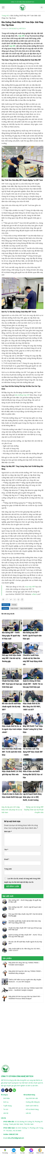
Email (6, 859)
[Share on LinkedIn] (22, 599)
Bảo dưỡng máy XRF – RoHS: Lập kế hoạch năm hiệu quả (24, 908)
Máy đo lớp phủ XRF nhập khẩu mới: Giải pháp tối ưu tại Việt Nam (12, 809)
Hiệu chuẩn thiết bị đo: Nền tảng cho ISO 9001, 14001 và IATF (24, 949)
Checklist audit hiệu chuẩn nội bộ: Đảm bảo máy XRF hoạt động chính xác (24, 922)
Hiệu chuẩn (14, 608)
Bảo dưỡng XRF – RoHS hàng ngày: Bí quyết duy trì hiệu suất (24, 901)
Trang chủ (5, 15)
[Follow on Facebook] (3, 1090)
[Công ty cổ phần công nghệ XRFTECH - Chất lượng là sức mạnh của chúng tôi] (22, 7)
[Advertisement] (22, 1027)
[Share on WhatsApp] (3, 599)
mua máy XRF (30, 587)
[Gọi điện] (22, 1149)
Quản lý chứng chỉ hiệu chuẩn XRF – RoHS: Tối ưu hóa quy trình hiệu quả (25, 935)
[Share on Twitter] (11, 599)
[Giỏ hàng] (41, 7)
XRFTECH (22, 28)
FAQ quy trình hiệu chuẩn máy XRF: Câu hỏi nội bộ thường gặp (25, 915)
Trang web (8, 869)
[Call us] (14, 1090)
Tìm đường (5, 1153)
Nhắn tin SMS (40, 1153)
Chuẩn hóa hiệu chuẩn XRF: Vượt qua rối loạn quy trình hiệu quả (25, 929)
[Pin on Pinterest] (18, 599)
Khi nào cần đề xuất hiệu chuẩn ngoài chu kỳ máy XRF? (25, 942)
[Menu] (3, 7)
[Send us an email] (10, 1090)
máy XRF (21, 36)
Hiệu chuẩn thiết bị (26, 608)
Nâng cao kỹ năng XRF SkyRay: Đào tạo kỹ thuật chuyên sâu (33, 810)
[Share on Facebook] (7, 599)
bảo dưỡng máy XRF (22, 395)
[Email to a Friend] (14, 599)
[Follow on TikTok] (6, 1090)
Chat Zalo (13, 1153)
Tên (6, 850)
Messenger (31, 1153)
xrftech (34, 594)
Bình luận (8, 831)
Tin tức (14, 605)
